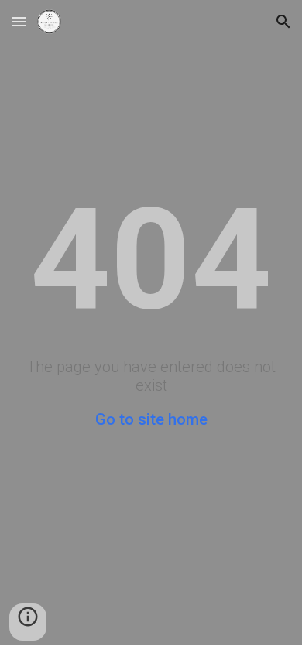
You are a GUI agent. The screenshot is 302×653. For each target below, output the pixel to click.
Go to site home (151, 419)
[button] (18, 21)
